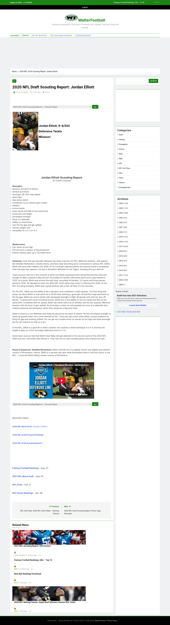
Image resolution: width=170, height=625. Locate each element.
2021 (121, 227)
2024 (121, 213)
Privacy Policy (111, 621)
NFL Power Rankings (22, 493)
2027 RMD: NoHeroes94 (127, 312)
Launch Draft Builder (137, 305)
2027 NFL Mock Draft (39, 35)
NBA (120, 159)
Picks (121, 178)
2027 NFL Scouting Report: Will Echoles (32, 546)
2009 (121, 285)
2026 (121, 203)
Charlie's (36, 426)
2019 (121, 237)
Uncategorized (124, 187)
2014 (121, 261)
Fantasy (122, 140)
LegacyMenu (14, 35)
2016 (121, 251)
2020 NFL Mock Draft (22, 426)
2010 (121, 280)
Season (122, 183)
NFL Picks (17, 484)
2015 (121, 256)
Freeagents (123, 144)
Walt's (44, 426)
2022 (121, 223)
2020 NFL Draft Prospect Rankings (28, 435)
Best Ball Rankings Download (27, 574)
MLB (120, 154)
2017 (121, 246)
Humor (121, 149)
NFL (14, 81)
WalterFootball (91, 20)
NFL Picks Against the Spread (61, 35)
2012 (121, 270)
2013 (121, 266)
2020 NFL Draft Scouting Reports (27, 443)
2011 (121, 275)
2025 (121, 208)
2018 (121, 242)
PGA (120, 173)
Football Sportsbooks (83, 35)
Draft (121, 135)
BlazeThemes (100, 621)
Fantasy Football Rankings (25, 468)
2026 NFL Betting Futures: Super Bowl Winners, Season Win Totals (44, 602)
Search (153, 81)
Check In (25, 35)
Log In (85, 7)
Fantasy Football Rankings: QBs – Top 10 (33, 560)
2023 (121, 218)
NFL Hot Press (124, 168)
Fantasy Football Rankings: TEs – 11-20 (129, 2)
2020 (121, 232)
